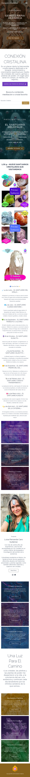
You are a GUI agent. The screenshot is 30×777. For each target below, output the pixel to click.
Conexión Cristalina (10, 3)
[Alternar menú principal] (26, 3)
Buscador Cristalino (6, 100)
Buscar (25, 103)
